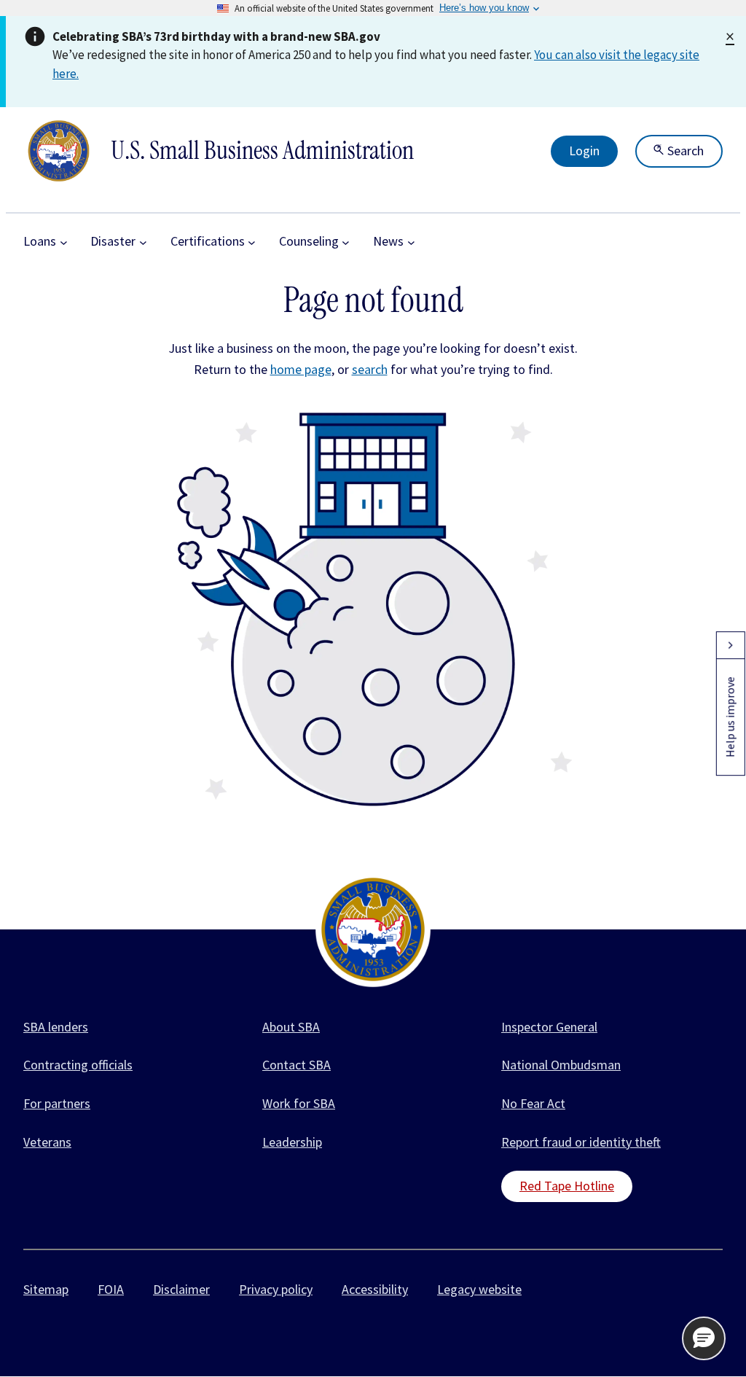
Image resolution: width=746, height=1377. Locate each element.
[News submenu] (411, 242)
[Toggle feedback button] (730, 645)
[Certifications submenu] (252, 242)
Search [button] (684, 150)
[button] (703, 1338)
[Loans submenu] (64, 242)
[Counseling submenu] (346, 242)
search (370, 369)
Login (584, 150)
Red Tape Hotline (566, 1185)
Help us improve (730, 716)
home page (300, 369)
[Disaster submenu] (143, 242)
